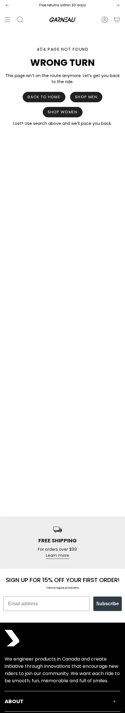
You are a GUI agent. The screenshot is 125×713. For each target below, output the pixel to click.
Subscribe (107, 603)
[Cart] (117, 19)
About (14, 701)
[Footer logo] (12, 638)
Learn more (57, 555)
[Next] (117, 5)
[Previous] (7, 5)
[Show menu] (7, 19)
